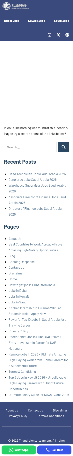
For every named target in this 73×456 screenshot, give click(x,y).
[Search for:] (30, 147)
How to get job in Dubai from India (32, 285)
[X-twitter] (58, 35)
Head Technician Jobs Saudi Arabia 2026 (37, 174)
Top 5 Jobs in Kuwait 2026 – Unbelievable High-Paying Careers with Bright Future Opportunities (37, 383)
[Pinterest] (67, 35)
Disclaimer (16, 273)
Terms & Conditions (22, 371)
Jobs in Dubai (18, 290)
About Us (15, 238)
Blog (12, 256)
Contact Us (16, 267)
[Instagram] (50, 35)
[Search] (63, 147)
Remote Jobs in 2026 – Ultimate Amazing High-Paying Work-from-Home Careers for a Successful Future (38, 360)
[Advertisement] (36, 83)
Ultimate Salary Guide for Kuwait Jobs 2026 (39, 395)
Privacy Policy (18, 331)
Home (13, 279)
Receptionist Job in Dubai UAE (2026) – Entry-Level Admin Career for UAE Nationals (35, 342)
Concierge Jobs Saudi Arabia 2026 (33, 179)
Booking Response (22, 262)
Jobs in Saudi (18, 302)
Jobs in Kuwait (19, 296)
